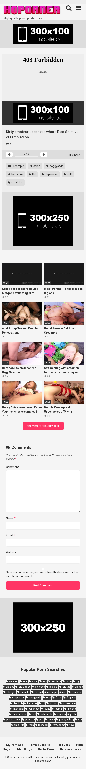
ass (45, 681)
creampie (52, 692)
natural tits (47, 714)
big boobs (25, 686)
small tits (17, 182)
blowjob (11, 692)
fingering (71, 697)
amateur (13, 681)
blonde (79, 686)
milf (69, 174)
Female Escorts (39, 745)
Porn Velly (63, 745)
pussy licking (66, 719)
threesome (59, 724)
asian (36, 166)
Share (76, 155)
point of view (13, 719)
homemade (69, 703)
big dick (53, 686)
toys (72, 724)
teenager (43, 724)
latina (47, 708)
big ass (10, 686)
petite (73, 714)
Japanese (51, 174)
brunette (25, 692)
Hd (34, 174)
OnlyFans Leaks (70, 749)
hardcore (17, 174)
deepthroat (18, 697)
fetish (59, 697)
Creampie (17, 166)
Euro (48, 697)
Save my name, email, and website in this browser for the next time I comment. (42, 574)
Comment (12, 467)
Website (11, 552)
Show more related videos (43, 425)
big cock (40, 686)
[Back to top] (78, 761)
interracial (18, 708)
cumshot (77, 692)
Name (11, 518)
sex (80, 719)
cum (64, 692)
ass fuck (56, 681)
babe (69, 681)
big (78, 681)
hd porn (54, 703)
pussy (51, 719)
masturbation (19, 714)
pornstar (30, 719)
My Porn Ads (14, 745)
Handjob (18, 703)
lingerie (72, 708)
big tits (66, 686)
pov (41, 719)
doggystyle (56, 166)
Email (10, 535)
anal (25, 681)
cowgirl (39, 692)
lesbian (59, 708)
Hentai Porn (46, 749)
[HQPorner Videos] (32, 10)
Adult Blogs (24, 749)
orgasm (61, 714)
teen (31, 724)
